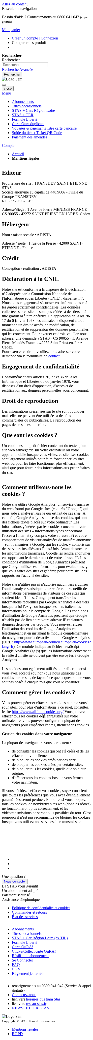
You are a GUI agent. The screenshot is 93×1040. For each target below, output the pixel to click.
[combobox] (25, 64)
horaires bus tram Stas (43, 999)
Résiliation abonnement (30, 956)
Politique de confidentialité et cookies (41, 908)
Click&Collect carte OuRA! (34, 951)
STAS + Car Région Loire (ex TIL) (40, 938)
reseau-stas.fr (36, 1003)
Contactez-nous (24, 995)
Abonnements (23, 929)
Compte (8, 145)
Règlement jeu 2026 (27, 973)
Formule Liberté (24, 942)
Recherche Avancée (17, 69)
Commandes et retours (29, 912)
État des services (25, 917)
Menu (6, 93)
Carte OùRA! (22, 947)
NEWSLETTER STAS (31, 1008)
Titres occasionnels (26, 933)
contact (54, 356)
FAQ (16, 965)
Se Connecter (22, 960)
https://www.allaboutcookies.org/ (37, 712)
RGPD (17, 1034)
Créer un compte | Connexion (35, 38)
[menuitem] (44, 128)
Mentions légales (25, 1029)
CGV (16, 969)
